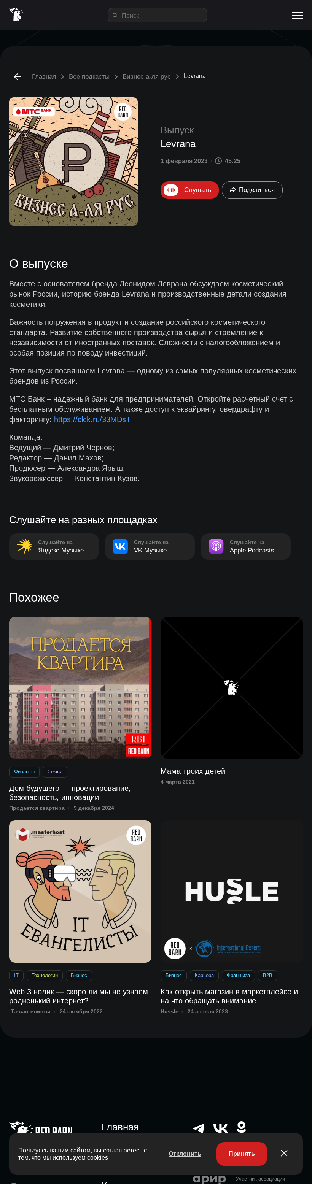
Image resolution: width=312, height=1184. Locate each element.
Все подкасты (89, 76)
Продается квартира (37, 808)
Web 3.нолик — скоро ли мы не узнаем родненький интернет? (78, 996)
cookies (97, 1157)
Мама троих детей (193, 771)
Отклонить (185, 1154)
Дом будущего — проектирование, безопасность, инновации (70, 793)
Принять (242, 1154)
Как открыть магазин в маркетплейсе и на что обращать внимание (229, 996)
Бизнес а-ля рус (147, 76)
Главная (44, 76)
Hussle (169, 1011)
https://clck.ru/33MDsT (92, 419)
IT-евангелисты (30, 1011)
